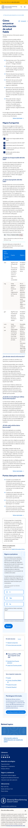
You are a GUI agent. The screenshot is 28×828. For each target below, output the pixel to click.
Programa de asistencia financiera (10, 777)
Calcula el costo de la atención (9, 780)
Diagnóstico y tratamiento (8, 766)
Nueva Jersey (4, 791)
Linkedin (9, 757)
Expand (19, 638)
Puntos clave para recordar (14, 645)
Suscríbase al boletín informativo (16, 712)
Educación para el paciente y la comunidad (14, 15)
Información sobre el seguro (8, 775)
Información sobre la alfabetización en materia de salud (13, 739)
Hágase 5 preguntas (12, 642)
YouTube (7, 757)
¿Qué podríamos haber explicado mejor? (13, 609)
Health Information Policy (18, 549)
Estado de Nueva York (7, 789)
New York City (4, 786)
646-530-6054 (15, 2)
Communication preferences (8, 806)
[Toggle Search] (21, 7)
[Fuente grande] (14, 665)
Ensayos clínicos (5, 768)
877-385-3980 (5, 755)
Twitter (5, 757)
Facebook (3, 757)
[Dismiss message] (26, 2)
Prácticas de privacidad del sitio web (15, 825)
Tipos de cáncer (5, 764)
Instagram (1, 757)
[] (12, 684)
